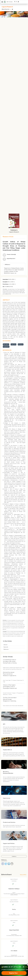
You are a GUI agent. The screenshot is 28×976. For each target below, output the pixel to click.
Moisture (20, 344)
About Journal (5, 9)
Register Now (13, 973)
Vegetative (6, 346)
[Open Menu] (2, 2)
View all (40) (23, 874)
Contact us (14, 856)
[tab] (14, 264)
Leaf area (13, 344)
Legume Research (7, 7)
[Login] (19, 2)
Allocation (6, 344)
